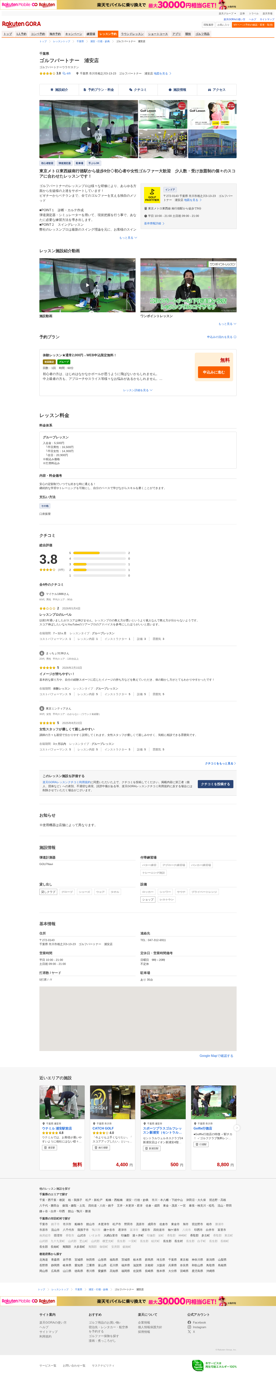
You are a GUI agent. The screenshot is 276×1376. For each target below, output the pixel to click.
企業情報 (144, 1322)
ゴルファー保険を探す (104, 1336)
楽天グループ (226, 13)
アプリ (176, 34)
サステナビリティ (103, 1365)
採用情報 (144, 1331)
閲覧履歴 (208, 24)
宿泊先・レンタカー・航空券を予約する (108, 1329)
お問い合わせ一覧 (74, 1365)
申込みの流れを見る (220, 337)
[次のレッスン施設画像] (237, 1128)
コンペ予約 (38, 34)
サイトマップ (267, 19)
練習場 (91, 34)
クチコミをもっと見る (219, 763)
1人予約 (21, 34)
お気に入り (223, 24)
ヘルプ (252, 19)
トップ (7, 34)
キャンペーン (73, 34)
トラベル (254, 13)
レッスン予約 (108, 34)
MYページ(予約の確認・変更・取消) (253, 24)
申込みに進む (214, 372)
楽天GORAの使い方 (234, 19)
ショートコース (158, 34)
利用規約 (45, 1336)
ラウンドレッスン (132, 34)
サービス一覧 (47, 1365)
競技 (188, 34)
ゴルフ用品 (202, 34)
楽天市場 (267, 13)
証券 (242, 13)
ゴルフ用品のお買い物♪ (105, 1322)
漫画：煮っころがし (102, 1340)
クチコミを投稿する (215, 784)
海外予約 (55, 34)
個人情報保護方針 (150, 1327)
